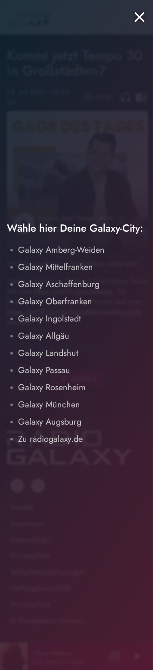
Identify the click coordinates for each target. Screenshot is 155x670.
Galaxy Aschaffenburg (58, 284)
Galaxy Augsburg (49, 422)
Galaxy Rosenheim (52, 387)
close (139, 17)
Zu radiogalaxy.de (50, 439)
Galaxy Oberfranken (55, 301)
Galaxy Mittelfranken (55, 267)
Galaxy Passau (44, 370)
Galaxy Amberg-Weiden (61, 250)
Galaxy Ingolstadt (49, 318)
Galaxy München (49, 404)
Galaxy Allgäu (43, 336)
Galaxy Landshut (48, 353)
